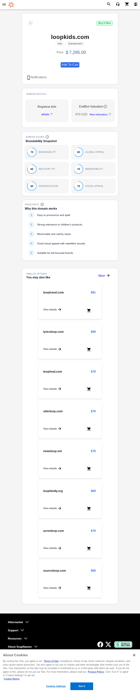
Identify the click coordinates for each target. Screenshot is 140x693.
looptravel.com (53, 292)
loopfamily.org (53, 491)
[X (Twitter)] (108, 644)
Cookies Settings (56, 686)
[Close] (134, 655)
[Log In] (134, 3)
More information (98, 114)
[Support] (116, 3)
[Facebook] (100, 644)
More (101, 275)
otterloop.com (53, 411)
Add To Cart (70, 64)
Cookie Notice (12, 679)
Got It (82, 686)
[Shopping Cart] (125, 3)
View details (50, 309)
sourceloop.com (54, 570)
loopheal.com (52, 371)
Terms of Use (51, 661)
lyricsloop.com (53, 331)
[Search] (109, 3)
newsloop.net (52, 451)
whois (45, 114)
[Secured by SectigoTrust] (123, 644)
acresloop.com (53, 530)
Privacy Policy (96, 671)
